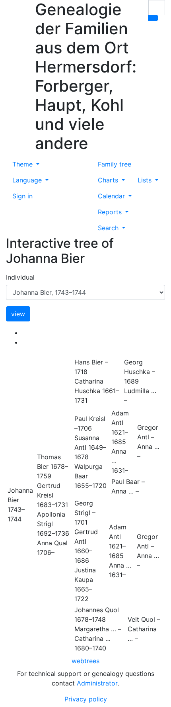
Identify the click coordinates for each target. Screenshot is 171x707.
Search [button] (109, 228)
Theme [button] (23, 164)
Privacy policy (85, 699)
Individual (20, 277)
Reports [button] (111, 212)
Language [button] (28, 180)
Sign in (22, 196)
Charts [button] (109, 180)
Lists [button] (146, 180)
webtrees (85, 661)
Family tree (114, 164)
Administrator (97, 683)
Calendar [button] (112, 196)
